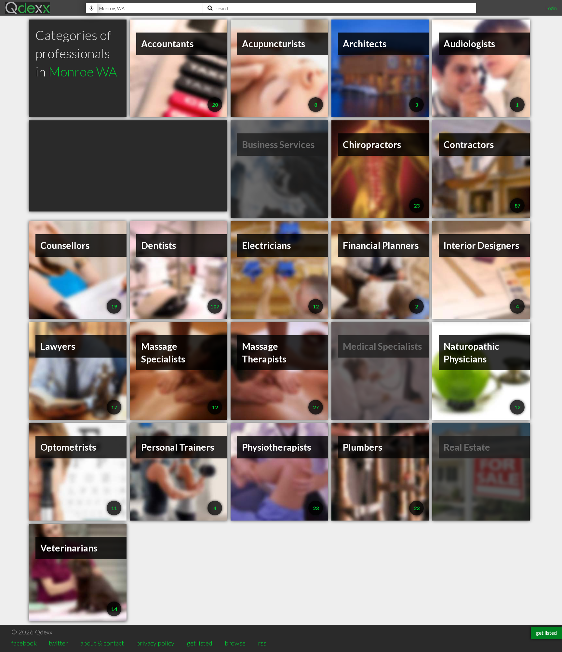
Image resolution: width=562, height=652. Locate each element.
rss (262, 643)
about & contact (102, 643)
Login (551, 8)
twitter (58, 643)
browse (235, 643)
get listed (199, 643)
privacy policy (155, 643)
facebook (24, 643)
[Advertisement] (128, 165)
